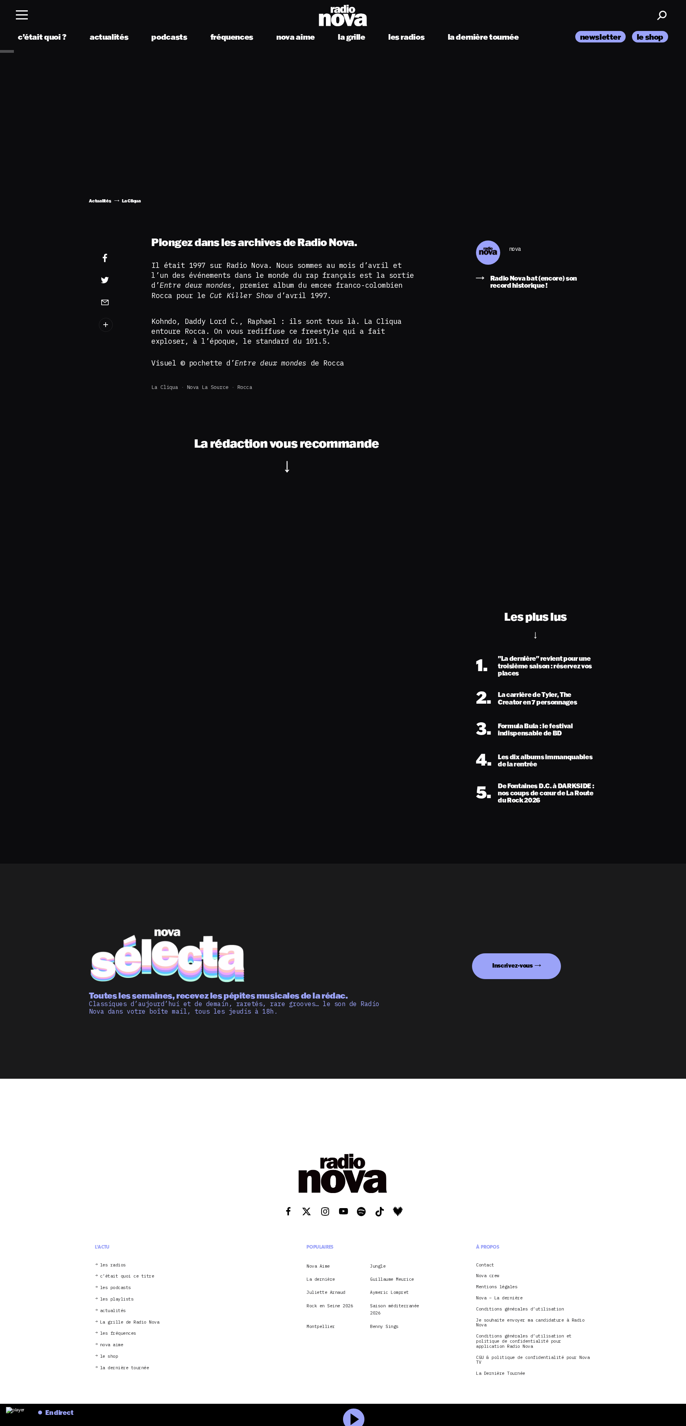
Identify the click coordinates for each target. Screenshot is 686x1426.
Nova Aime (318, 1266)
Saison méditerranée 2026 (394, 1309)
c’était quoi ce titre (127, 1276)
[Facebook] (117, 258)
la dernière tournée (483, 37)
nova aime (295, 37)
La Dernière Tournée (500, 1373)
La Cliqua (164, 387)
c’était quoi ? (42, 37)
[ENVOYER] (117, 302)
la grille (351, 37)
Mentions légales (496, 1286)
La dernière (320, 1279)
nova (515, 249)
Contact (485, 1265)
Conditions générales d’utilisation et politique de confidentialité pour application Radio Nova (524, 1341)
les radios (406, 37)
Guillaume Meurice (392, 1279)
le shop (650, 37)
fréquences (231, 37)
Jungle (377, 1266)
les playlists (117, 1299)
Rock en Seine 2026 (329, 1306)
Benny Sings (384, 1326)
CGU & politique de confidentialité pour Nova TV (533, 1360)
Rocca (244, 387)
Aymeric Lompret (389, 1292)
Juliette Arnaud (325, 1292)
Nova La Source (208, 387)
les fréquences (118, 1333)
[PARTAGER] (117, 280)
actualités (109, 37)
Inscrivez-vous (512, 965)
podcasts (169, 37)
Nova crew (487, 1275)
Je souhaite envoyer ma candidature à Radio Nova (530, 1323)
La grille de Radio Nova (130, 1322)
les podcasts (115, 1287)
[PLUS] (117, 325)
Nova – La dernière (499, 1298)
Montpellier (320, 1326)
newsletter (600, 37)
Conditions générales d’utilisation (520, 1309)
